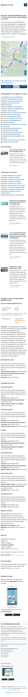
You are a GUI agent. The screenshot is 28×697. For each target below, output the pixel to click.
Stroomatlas (4, 688)
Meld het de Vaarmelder (17, 555)
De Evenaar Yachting (13, 177)
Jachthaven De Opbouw (14, 181)
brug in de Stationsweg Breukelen (17, 112)
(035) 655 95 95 (14, 548)
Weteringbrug (13, 134)
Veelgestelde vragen (6, 663)
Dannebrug (11, 110)
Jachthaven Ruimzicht (15, 189)
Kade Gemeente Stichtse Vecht (16, 185)
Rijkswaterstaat (24, 76)
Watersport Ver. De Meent (15, 175)
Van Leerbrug (11, 142)
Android (18, 609)
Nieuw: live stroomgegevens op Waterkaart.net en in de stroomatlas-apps (17, 202)
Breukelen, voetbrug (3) (14, 108)
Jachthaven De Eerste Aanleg (16, 179)
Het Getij (10, 688)
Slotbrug (11, 122)
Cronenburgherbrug (12, 116)
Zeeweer (24, 686)
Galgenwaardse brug (13, 99)
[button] (20, 46)
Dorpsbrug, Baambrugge (16, 97)
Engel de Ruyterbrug (13, 106)
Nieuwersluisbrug (15, 132)
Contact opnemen (5, 655)
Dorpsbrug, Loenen (14, 118)
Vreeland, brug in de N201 (15, 140)
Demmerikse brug (13, 114)
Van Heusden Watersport (14, 187)
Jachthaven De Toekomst (15, 183)
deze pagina (17, 568)
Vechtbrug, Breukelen (14, 101)
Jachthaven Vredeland (15, 195)
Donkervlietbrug (13, 120)
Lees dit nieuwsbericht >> (15, 223)
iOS (14, 609)
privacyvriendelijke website (16, 692)
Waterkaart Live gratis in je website (9, 644)
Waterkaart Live (18, 686)
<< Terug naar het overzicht (8, 37)
